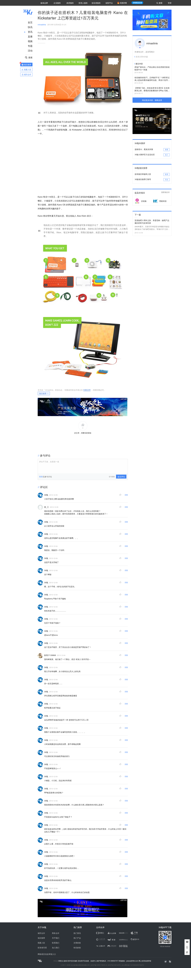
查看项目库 (165, 192)
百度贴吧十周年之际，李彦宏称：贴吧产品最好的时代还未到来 (152, 221)
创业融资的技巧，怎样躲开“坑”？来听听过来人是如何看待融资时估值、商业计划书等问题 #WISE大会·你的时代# (152, 79)
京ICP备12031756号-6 (99, 965)
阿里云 (61, 961)
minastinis (42, 24)
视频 (30, 41)
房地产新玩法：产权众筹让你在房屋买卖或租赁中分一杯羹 (152, 68)
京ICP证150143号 (114, 965)
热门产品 (77, 938)
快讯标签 (77, 947)
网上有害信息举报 (145, 961)
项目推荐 (42, 393)
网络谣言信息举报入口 (47, 954)
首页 (30, 22)
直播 (30, 36)
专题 (30, 45)
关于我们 (55, 938)
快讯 (30, 27)
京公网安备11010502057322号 (133, 965)
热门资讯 (77, 933)
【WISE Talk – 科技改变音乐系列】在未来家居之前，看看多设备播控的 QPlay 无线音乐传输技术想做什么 (152, 89)
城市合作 (41, 933)
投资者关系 (42, 947)
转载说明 (87, 390)
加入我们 (55, 947)
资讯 (30, 31)
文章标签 (77, 942)
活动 (30, 50)
